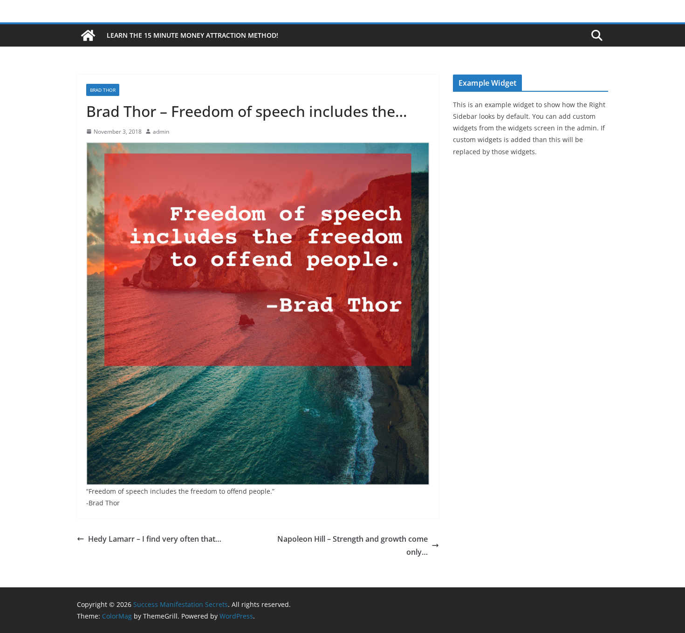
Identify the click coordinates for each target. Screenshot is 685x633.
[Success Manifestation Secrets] (88, 35)
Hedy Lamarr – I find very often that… (154, 539)
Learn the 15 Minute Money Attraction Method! (192, 35)
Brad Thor (103, 90)
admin (161, 132)
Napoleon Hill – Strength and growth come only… (352, 546)
